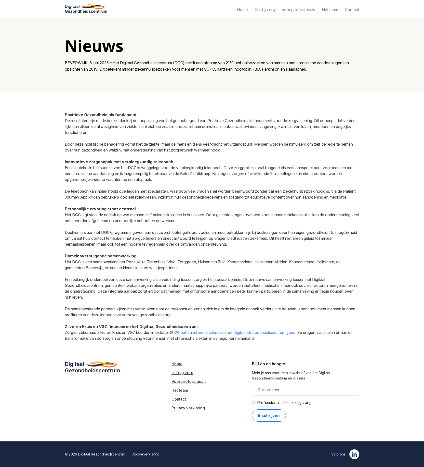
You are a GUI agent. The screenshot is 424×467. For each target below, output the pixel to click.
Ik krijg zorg (301, 402)
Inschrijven (269, 415)
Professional (268, 402)
